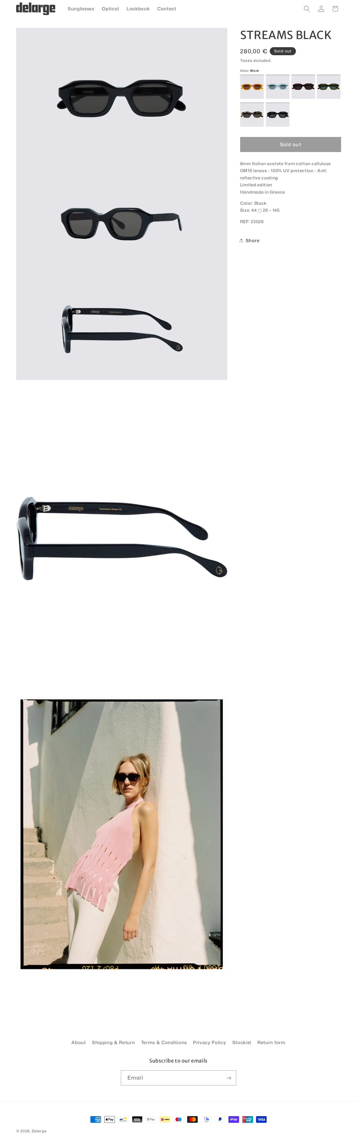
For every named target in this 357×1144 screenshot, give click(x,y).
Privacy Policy (209, 1042)
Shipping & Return (113, 1042)
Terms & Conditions (164, 1042)
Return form (271, 1042)
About (78, 1042)
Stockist (242, 1042)
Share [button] (252, 240)
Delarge (39, 1130)
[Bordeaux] (303, 87)
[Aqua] (278, 87)
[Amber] (252, 87)
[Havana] (252, 115)
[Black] (278, 115)
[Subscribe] (229, 1077)
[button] (307, 9)
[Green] (329, 87)
